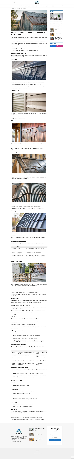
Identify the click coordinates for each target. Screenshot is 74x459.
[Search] (62, 6)
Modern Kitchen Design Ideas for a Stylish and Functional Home (56, 24)
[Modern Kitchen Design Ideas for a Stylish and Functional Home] (56, 16)
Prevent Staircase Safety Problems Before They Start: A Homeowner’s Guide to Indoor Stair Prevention (59, 34)
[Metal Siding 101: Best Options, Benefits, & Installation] (29, 30)
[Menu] (11, 6)
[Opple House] (37, 2)
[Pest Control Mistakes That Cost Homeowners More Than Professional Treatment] (52, 30)
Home (12, 8)
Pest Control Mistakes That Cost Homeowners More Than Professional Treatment (58, 29)
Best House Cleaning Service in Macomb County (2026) (58, 38)
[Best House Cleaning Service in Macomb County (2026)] (52, 38)
